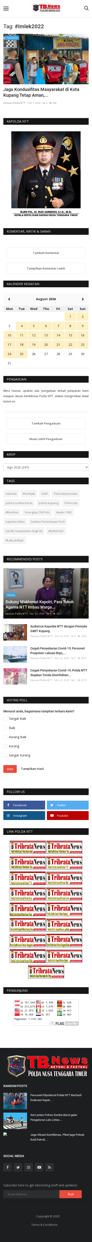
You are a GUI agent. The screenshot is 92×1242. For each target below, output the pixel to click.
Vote (10, 769)
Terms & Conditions (44, 1225)
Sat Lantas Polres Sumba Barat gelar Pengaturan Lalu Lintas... (53, 1117)
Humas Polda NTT (14, 103)
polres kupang (48, 503)
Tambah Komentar (46, 253)
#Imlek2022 (56, 531)
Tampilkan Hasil (32, 769)
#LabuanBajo (15, 540)
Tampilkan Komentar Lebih (46, 268)
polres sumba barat (19, 503)
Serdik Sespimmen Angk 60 (24, 531)
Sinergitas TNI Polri (37, 512)
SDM (44, 494)
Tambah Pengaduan (46, 423)
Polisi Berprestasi (65, 494)
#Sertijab (29, 494)
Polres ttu (71, 503)
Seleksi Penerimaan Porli (48, 522)
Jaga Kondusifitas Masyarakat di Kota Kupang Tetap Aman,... (41, 92)
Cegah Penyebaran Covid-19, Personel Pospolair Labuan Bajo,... (57, 651)
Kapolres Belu (15, 522)
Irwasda (11, 494)
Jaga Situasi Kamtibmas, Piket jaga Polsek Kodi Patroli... (57, 1137)
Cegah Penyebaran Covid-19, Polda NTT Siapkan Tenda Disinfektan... (58, 673)
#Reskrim (12, 512)
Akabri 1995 (64, 512)
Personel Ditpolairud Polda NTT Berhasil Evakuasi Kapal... (56, 1097)
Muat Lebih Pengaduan (46, 439)
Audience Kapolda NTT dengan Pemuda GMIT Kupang (58, 629)
